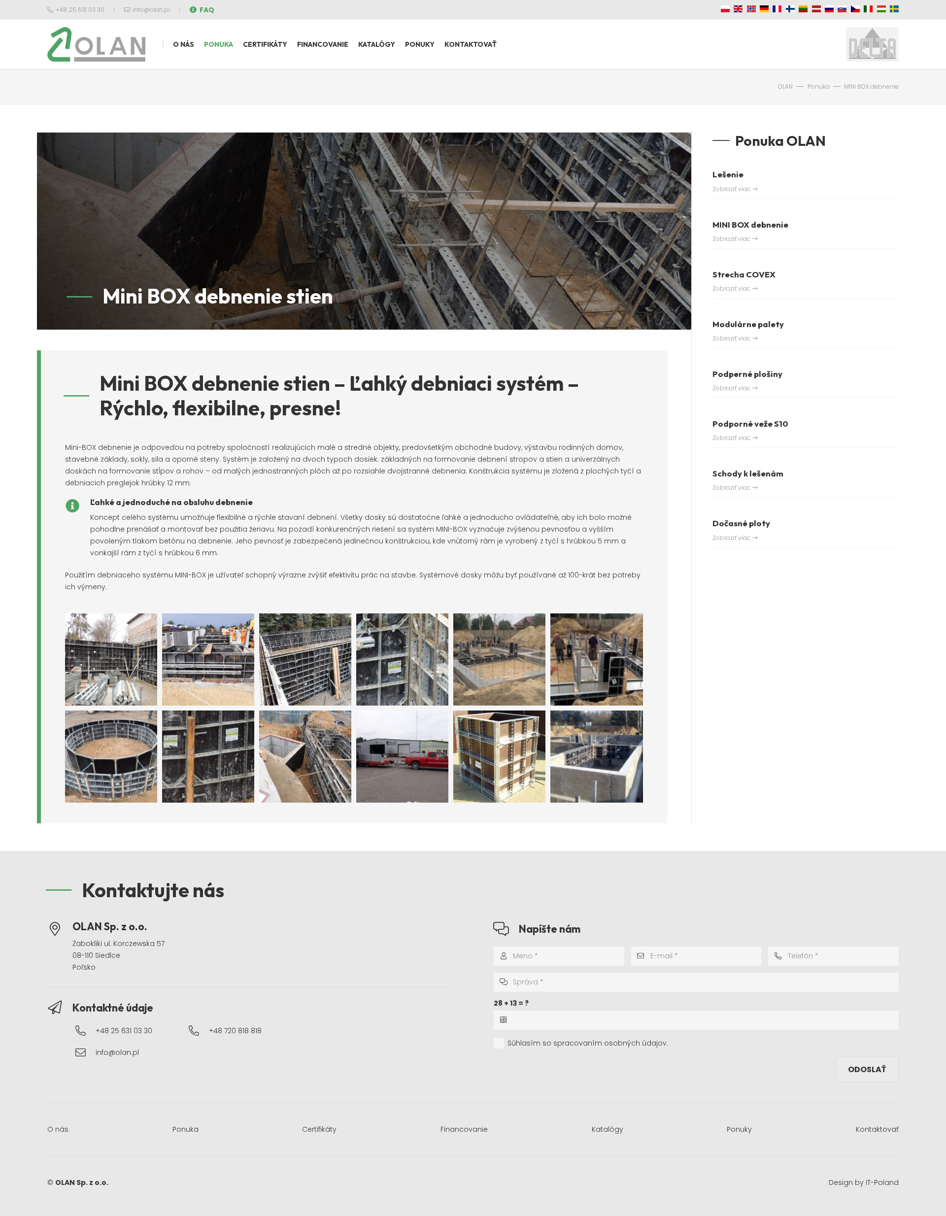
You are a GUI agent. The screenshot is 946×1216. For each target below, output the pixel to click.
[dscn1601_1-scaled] (111, 659)
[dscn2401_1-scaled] (305, 756)
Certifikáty (319, 1129)
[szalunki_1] (111, 756)
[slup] (499, 756)
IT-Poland (882, 1182)
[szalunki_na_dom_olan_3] (499, 659)
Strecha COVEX (744, 274)
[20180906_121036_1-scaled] (208, 659)
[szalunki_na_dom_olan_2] (596, 756)
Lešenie (727, 174)
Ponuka (185, 1129)
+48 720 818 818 (235, 1031)
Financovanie (464, 1129)
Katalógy (607, 1129)
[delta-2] (872, 44)
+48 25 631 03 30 (124, 1031)
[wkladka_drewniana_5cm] (208, 756)
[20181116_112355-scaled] (402, 756)
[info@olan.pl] (85, 1052)
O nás (57, 1129)
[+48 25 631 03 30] (85, 1031)
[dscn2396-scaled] (402, 659)
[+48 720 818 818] (198, 1031)
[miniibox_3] (305, 659)
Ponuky (739, 1129)
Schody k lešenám (747, 473)
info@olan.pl (117, 1052)
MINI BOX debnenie (750, 224)
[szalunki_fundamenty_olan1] (596, 659)
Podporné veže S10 (750, 423)
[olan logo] (96, 44)
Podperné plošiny (747, 374)
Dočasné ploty (741, 523)
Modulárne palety (748, 324)
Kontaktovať (877, 1129)
